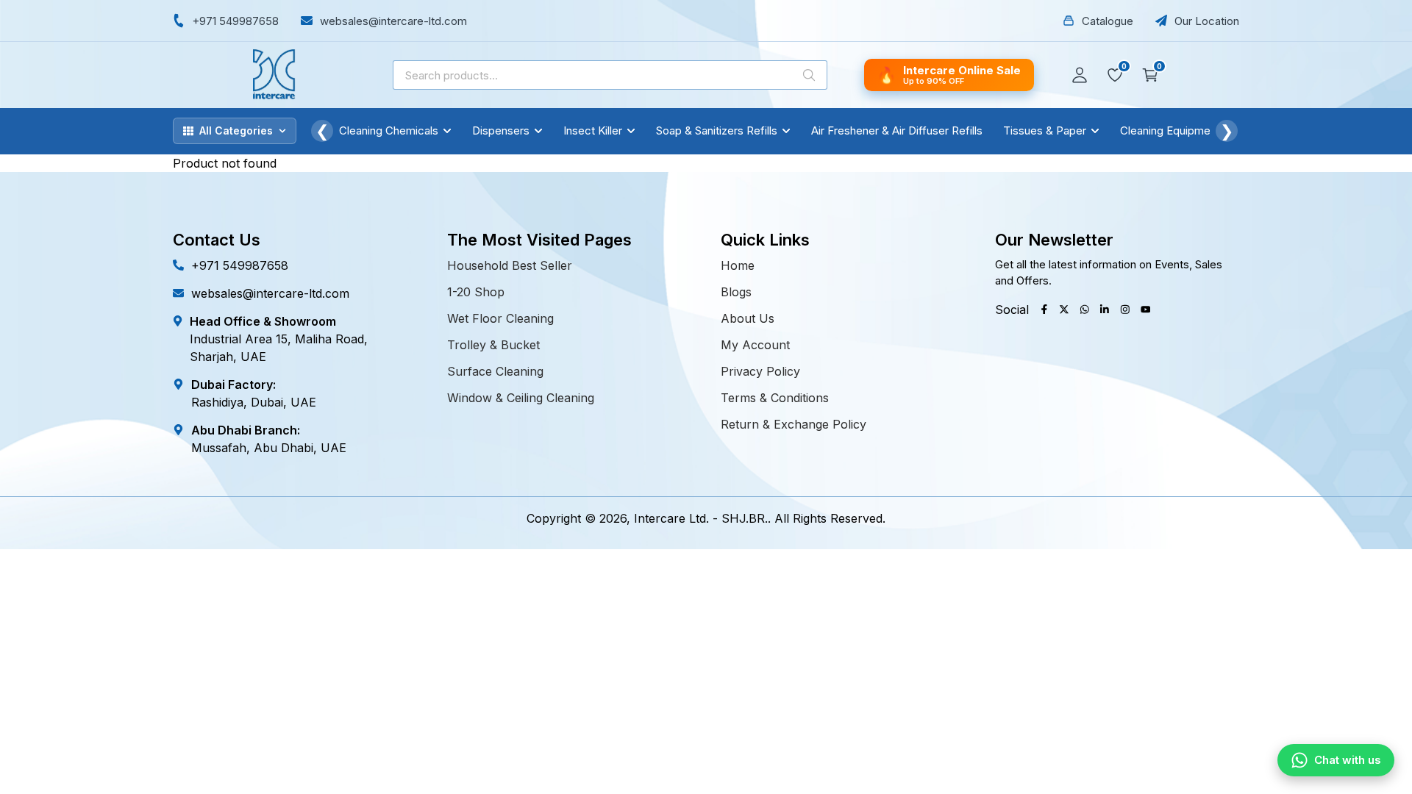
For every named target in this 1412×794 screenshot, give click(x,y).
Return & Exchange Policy (793, 424)
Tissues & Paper (1044, 130)
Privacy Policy (760, 371)
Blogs (736, 292)
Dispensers (501, 130)
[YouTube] (1146, 309)
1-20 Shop (475, 292)
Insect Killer (592, 130)
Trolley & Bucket (493, 344)
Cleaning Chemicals (388, 130)
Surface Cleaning (495, 371)
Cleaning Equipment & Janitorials (1201, 130)
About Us (747, 318)
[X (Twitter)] (1064, 309)
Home (738, 265)
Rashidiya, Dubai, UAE (253, 402)
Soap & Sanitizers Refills (716, 130)
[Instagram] (1125, 309)
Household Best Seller (509, 265)
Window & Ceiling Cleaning (520, 397)
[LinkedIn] (1104, 309)
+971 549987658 (239, 265)
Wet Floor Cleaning (500, 318)
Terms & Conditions (775, 397)
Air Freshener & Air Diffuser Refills (897, 130)
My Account (755, 344)
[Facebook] (1044, 309)
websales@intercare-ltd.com (270, 293)
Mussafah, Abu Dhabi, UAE (268, 447)
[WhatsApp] (1085, 309)
